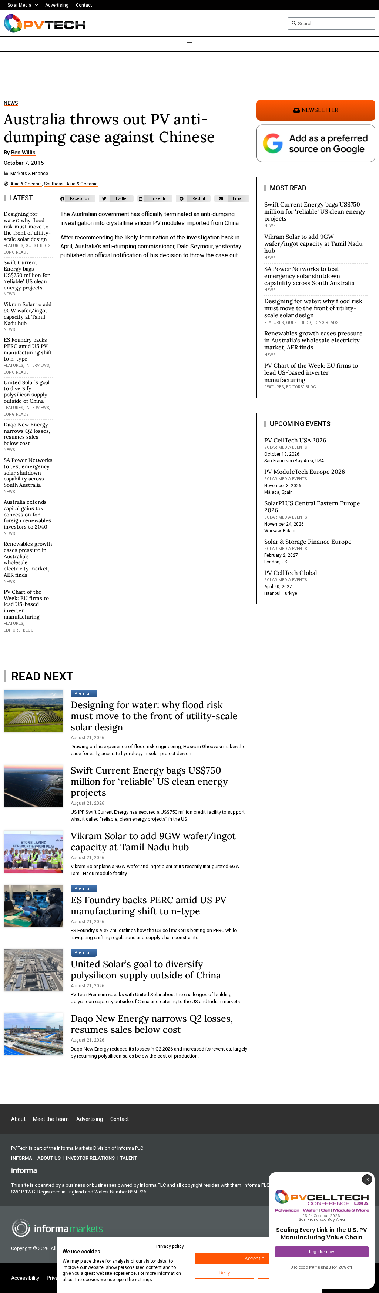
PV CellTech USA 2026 (295, 440)
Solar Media (19, 5)
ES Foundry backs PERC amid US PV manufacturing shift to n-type (28, 349)
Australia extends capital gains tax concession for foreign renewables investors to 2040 (27, 514)
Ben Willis (23, 153)
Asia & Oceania (26, 184)
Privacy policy (170, 1246)
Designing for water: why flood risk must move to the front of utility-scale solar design (27, 226)
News (11, 103)
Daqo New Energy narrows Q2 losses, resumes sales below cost (27, 433)
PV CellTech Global (290, 572)
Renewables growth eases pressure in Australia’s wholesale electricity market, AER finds (28, 559)
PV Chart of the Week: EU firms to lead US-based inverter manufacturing (26, 604)
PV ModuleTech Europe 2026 (304, 471)
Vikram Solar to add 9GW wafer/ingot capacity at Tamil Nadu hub (27, 313)
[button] (77, 198)
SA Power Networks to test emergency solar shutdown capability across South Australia (28, 472)
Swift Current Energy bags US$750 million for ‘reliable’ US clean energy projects (27, 275)
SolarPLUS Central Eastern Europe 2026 (312, 506)
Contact (84, 5)
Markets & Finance (29, 173)
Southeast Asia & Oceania (71, 184)
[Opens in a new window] (24, 1170)
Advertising (56, 5)
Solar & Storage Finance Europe (308, 541)
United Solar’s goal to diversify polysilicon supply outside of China (27, 391)
